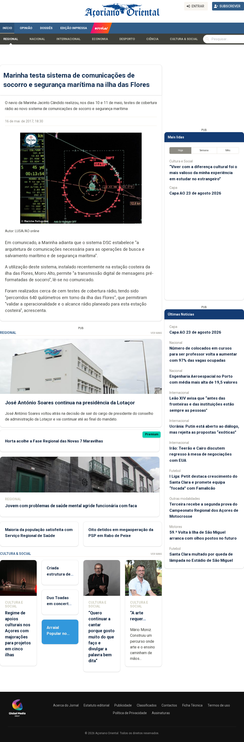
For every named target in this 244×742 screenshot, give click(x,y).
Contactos (169, 705)
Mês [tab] (227, 150)
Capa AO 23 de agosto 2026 (195, 193)
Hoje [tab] (180, 150)
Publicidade (123, 705)
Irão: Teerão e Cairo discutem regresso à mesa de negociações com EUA (200, 454)
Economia (100, 39)
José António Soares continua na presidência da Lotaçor (70, 403)
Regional (10, 39)
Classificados (147, 705)
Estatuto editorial (96, 705)
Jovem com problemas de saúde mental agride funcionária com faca (71, 505)
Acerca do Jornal (66, 705)
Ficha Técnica (192, 705)
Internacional (68, 39)
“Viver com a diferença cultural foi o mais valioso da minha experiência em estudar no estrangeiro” (203, 172)
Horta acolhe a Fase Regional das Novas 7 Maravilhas (54, 441)
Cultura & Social (184, 39)
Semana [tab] (204, 150)
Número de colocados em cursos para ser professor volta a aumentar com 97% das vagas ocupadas (203, 354)
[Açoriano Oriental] (17, 717)
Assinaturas (161, 713)
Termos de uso (219, 705)
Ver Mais (156, 333)
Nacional (37, 39)
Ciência (152, 39)
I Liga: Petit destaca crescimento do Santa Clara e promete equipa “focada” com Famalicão (203, 482)
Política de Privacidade (130, 713)
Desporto (127, 39)
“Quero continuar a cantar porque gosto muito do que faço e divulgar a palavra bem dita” (101, 637)
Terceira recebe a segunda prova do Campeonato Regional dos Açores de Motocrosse (203, 510)
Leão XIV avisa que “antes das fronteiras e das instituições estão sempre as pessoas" (201, 404)
